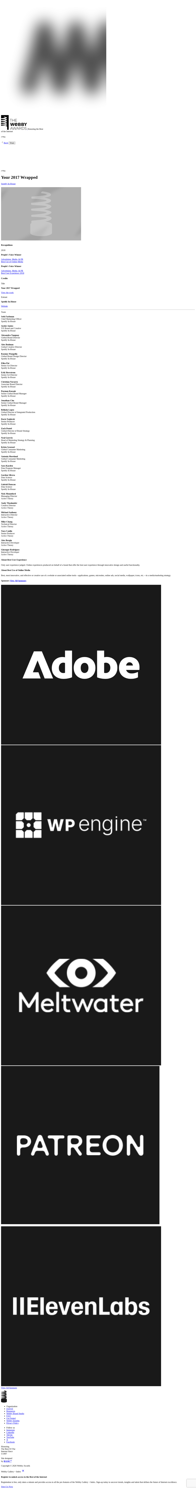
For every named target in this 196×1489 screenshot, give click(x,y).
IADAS (9, 1409)
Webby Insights (12, 1421)
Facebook (10, 1442)
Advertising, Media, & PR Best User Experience (12, 272)
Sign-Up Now (7, 1487)
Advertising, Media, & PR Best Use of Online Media (12, 260)
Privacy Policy (12, 1423)
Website (4, 306)
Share (12, 143)
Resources (10, 1411)
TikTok (9, 1435)
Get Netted (11, 1418)
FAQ (8, 1416)
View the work (7, 292)
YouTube (10, 1437)
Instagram (10, 1430)
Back (6, 143)
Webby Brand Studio (15, 1413)
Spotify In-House (8, 184)
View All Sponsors (18, 581)
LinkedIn (10, 1432)
